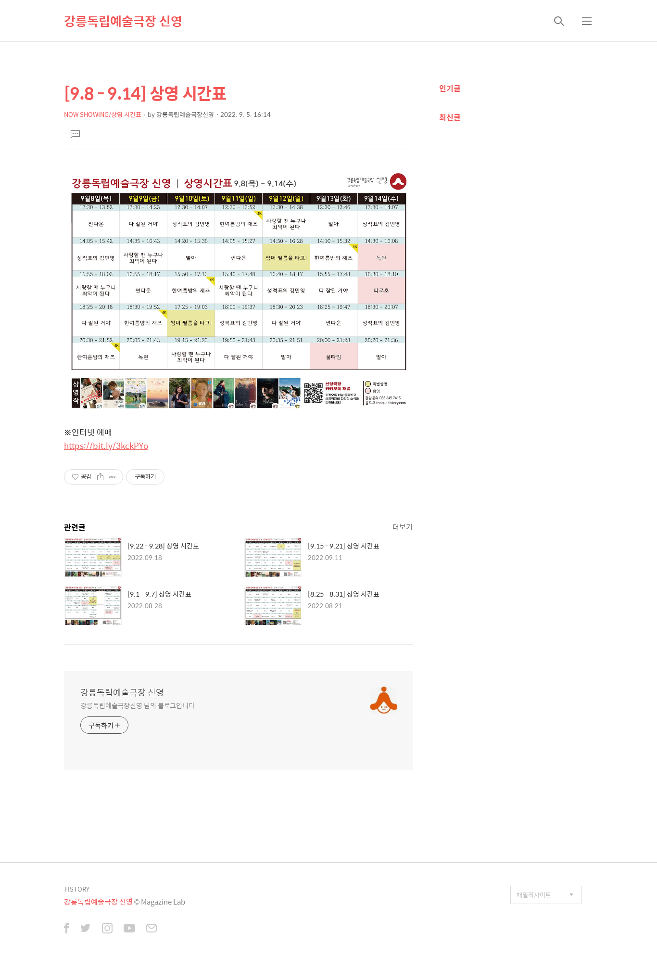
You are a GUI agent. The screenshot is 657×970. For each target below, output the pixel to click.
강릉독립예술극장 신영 (123, 20)
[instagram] (107, 929)
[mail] (151, 929)
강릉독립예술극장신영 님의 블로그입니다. (138, 705)
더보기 (402, 526)
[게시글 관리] (112, 477)
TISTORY (76, 889)
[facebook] (66, 929)
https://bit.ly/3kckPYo (106, 445)
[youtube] (129, 929)
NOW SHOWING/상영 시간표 (102, 114)
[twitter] (85, 929)
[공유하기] (100, 477)
